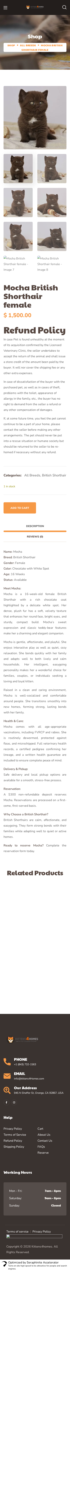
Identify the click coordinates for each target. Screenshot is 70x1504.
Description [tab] (35, 526)
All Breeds (28, 45)
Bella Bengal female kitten (29, 895)
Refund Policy (13, 1141)
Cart (40, 1129)
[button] (64, 7)
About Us (44, 1135)
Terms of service (17, 1232)
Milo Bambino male (28, 981)
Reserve (43, 1153)
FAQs (41, 1147)
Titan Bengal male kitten (27, 954)
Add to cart (19, 508)
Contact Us (45, 1141)
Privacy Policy (41, 1232)
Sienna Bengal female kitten (23, 925)
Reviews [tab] (35, 536)
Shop (11, 45)
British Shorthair (54, 475)
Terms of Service (15, 1135)
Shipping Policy (14, 1147)
